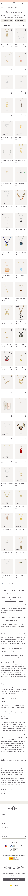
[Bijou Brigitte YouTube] (22, 867)
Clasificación (21, 25)
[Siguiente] (25, 583)
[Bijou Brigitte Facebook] (14, 867)
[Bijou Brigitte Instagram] (9, 867)
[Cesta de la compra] (26, 3)
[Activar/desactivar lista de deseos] (11, 30)
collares (16, 682)
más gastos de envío (14, 889)
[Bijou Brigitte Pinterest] (18, 867)
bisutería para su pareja (9, 674)
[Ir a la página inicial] (14, 3)
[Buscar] (5, 3)
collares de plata (10, 689)
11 (22, 583)
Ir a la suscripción (14, 879)
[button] (19, 3)
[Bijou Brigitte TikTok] (5, 867)
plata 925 (21, 601)
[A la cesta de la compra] (11, 46)
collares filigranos (19, 689)
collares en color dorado (10, 601)
